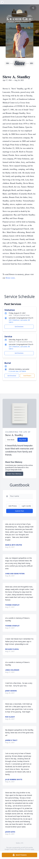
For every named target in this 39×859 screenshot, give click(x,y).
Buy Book (22, 440)
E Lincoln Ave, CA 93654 (17, 371)
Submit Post (19, 511)
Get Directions (19, 327)
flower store (10, 277)
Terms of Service (25, 849)
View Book (10, 440)
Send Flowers (27, 376)
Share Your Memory (14, 474)
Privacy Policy (13, 849)
